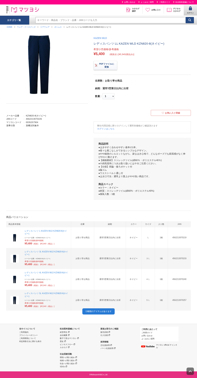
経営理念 (63, 332)
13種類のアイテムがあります (98, 311)
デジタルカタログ (177, 10)
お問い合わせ (129, 2)
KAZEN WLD (100, 38)
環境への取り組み (67, 357)
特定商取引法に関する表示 (30, 341)
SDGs (62, 367)
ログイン (190, 13)
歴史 (62, 341)
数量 (97, 96)
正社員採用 (105, 345)
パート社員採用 (107, 348)
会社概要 (63, 335)
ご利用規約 (23, 332)
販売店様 (104, 332)
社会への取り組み (67, 363)
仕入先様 (104, 335)
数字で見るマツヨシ (68, 338)
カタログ (63, 347)
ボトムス (58, 27)
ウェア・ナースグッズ (26, 27)
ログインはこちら (106, 128)
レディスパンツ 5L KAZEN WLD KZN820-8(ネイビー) (46, 294)
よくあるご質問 (147, 2)
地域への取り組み (67, 360)
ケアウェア (45, 27)
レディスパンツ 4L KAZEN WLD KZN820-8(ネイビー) (46, 274)
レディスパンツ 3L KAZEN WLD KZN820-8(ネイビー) (46, 253)
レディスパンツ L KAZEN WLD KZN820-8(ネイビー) (46, 232)
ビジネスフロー (66, 344)
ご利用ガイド (164, 2)
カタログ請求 (135, 10)
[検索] (190, 20)
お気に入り (156, 10)
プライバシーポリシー (28, 335)
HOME (9, 27)
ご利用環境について (27, 338)
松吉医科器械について (184, 2)
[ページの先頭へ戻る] (190, 371)
